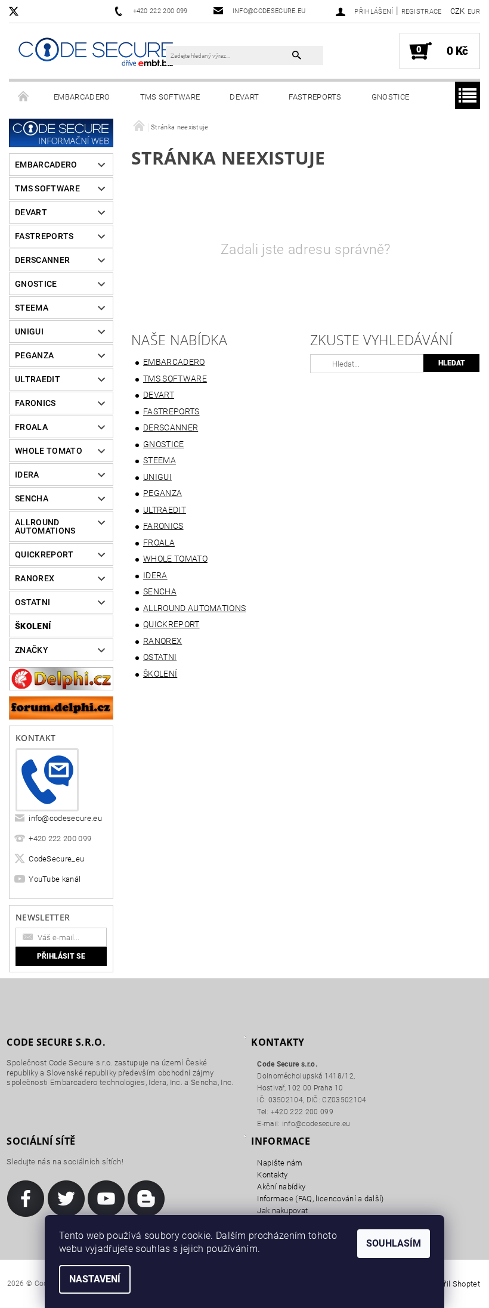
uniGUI (29, 331)
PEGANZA (34, 355)
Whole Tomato (48, 450)
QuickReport (44, 554)
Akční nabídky (281, 1186)
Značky (31, 650)
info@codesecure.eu (65, 818)
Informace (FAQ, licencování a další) (320, 1198)
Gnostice (391, 96)
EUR (474, 12)
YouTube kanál (55, 879)
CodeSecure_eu (56, 858)
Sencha (31, 498)
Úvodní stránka (24, 97)
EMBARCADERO (82, 96)
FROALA (31, 427)
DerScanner (42, 260)
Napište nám (280, 1162)
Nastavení (94, 1279)
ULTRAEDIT (37, 379)
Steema (31, 307)
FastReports (315, 96)
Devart (244, 96)
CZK (457, 11)
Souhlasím (393, 1243)
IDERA (27, 474)
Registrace (421, 12)
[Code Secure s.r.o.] (95, 53)
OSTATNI (32, 602)
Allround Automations (45, 526)
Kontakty (272, 1174)
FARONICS (35, 403)
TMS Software (170, 96)
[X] (19, 11)
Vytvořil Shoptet (452, 1283)
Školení (33, 626)
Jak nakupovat (282, 1210)
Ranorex (34, 578)
